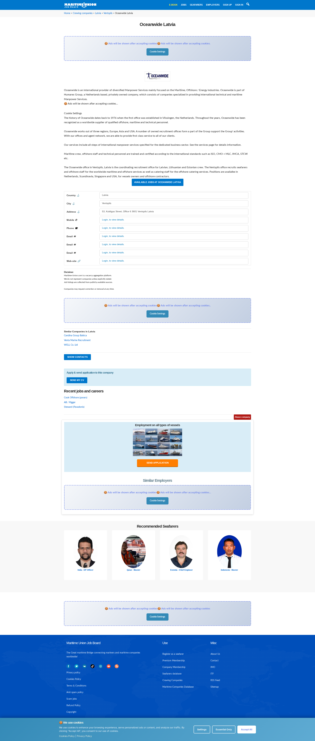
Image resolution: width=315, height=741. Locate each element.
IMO (212, 667)
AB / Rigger (69, 402)
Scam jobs (71, 699)
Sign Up (227, 5)
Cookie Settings (157, 52)
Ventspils (108, 13)
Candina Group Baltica (75, 335)
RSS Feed (215, 680)
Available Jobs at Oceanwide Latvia (157, 182)
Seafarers (196, 5)
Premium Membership (173, 661)
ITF (212, 674)
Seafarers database (171, 674)
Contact (214, 661)
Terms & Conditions (76, 686)
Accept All (246, 729)
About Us (215, 654)
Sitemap (214, 687)
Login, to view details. (113, 219)
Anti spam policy (74, 692)
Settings (202, 729)
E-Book (173, 5)
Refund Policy (73, 705)
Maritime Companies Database (178, 687)
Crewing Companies (172, 680)
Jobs (184, 5)
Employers (213, 5)
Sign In (239, 5)
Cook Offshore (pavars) (75, 398)
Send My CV (77, 380)
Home (67, 13)
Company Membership (173, 667)
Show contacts (77, 357)
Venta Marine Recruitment (77, 340)
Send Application (158, 462)
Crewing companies (83, 13)
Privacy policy (73, 673)
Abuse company (242, 417)
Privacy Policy (84, 736)
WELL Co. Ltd (71, 345)
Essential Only (224, 729)
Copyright (71, 712)
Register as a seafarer (173, 654)
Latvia (98, 13)
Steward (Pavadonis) (74, 407)
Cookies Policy (67, 736)
